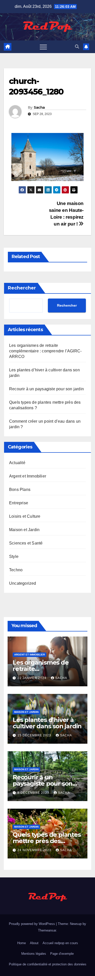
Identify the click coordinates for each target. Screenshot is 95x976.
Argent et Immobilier (27, 476)
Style (13, 556)
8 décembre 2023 (33, 793)
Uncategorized (22, 583)
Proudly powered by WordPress (32, 924)
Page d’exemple (62, 954)
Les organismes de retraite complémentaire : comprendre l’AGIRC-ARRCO (45, 351)
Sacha (39, 107)
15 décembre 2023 (34, 735)
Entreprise (18, 503)
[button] (77, 46)
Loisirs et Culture (25, 516)
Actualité (17, 463)
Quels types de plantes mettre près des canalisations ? (47, 841)
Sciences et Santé (26, 543)
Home (21, 943)
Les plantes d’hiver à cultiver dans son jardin (47, 723)
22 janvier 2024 (32, 678)
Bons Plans (19, 489)
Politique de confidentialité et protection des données (47, 964)
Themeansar (47, 930)
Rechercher (22, 288)
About (34, 943)
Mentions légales (33, 954)
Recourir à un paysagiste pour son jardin (46, 389)
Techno (16, 570)
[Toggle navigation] (43, 46)
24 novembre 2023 (34, 850)
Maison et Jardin (24, 530)
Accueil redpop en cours (60, 943)
